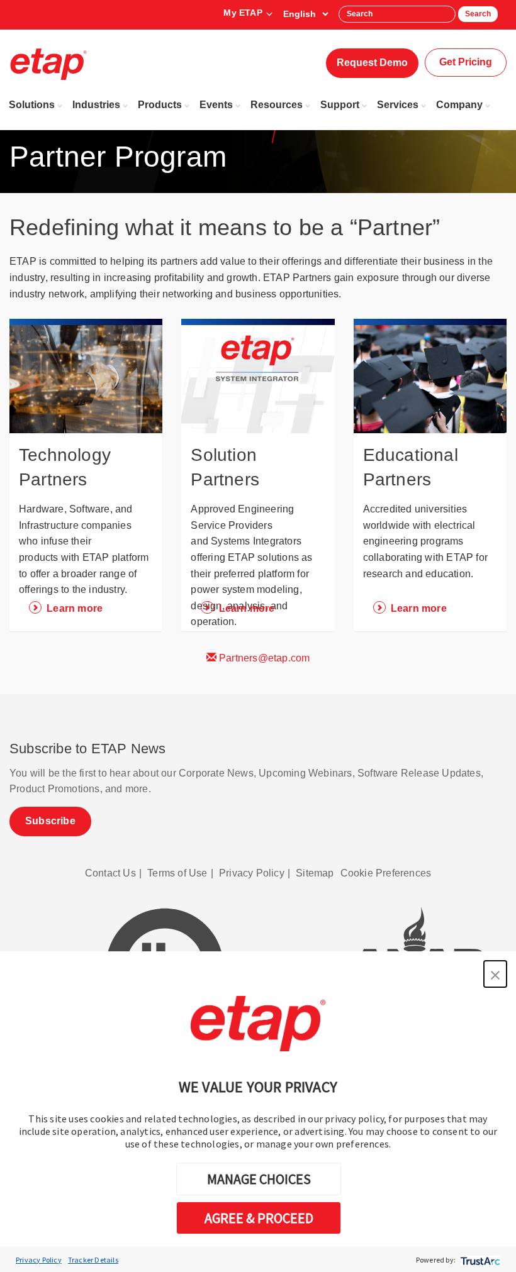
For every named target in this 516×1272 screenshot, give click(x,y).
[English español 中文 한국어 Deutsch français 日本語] (305, 13)
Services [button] (397, 104)
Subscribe (50, 821)
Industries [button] (96, 104)
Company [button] (459, 104)
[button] (495, 974)
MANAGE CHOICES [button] (259, 1179)
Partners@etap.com (263, 658)
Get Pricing (465, 62)
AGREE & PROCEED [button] (259, 1218)
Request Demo (372, 62)
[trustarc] (479, 1259)
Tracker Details (93, 1259)
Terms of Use (177, 873)
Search (478, 13)
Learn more (75, 608)
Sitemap (315, 873)
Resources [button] (276, 104)
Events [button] (216, 104)
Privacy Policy (39, 1259)
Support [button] (339, 104)
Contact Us (110, 873)
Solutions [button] (32, 104)
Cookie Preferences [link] (386, 873)
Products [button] (160, 104)
